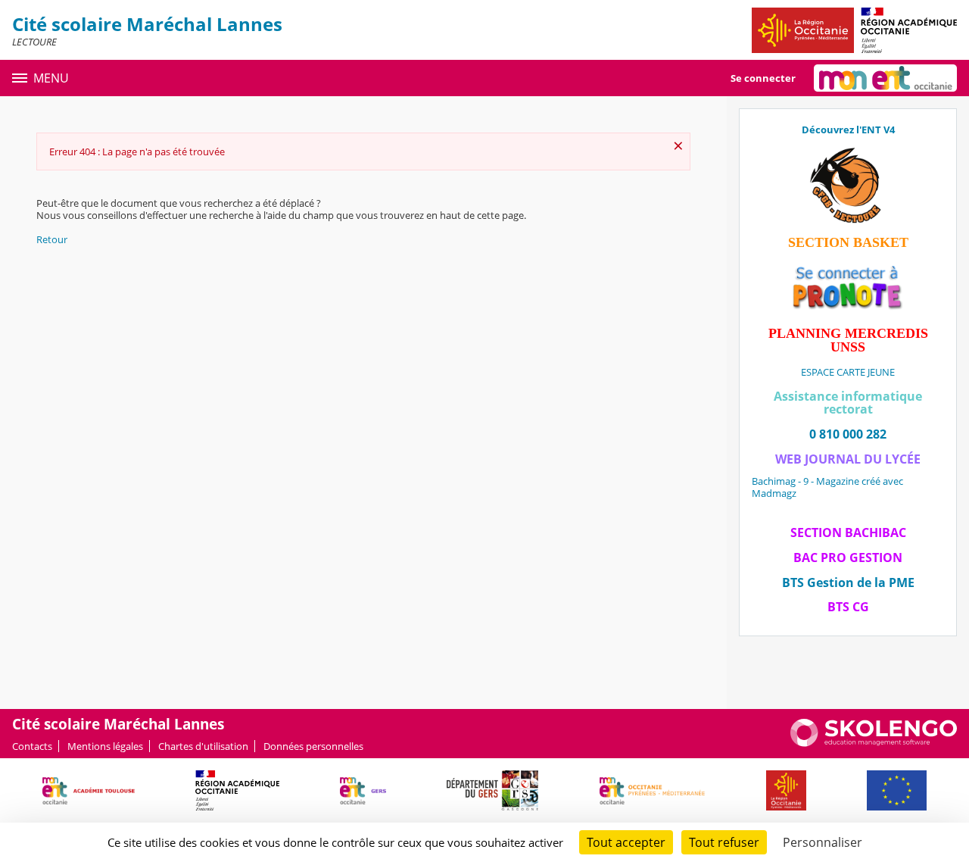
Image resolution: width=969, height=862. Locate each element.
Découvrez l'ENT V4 (848, 129)
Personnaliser (822, 842)
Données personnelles (313, 746)
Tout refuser (724, 842)
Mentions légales (105, 746)
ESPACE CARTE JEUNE (848, 372)
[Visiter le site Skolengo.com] (873, 743)
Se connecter (763, 78)
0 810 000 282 (847, 434)
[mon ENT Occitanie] (885, 78)
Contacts (32, 746)
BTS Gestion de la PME (848, 582)
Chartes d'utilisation (203, 746)
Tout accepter (626, 842)
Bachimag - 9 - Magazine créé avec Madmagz (827, 487)
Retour (51, 239)
